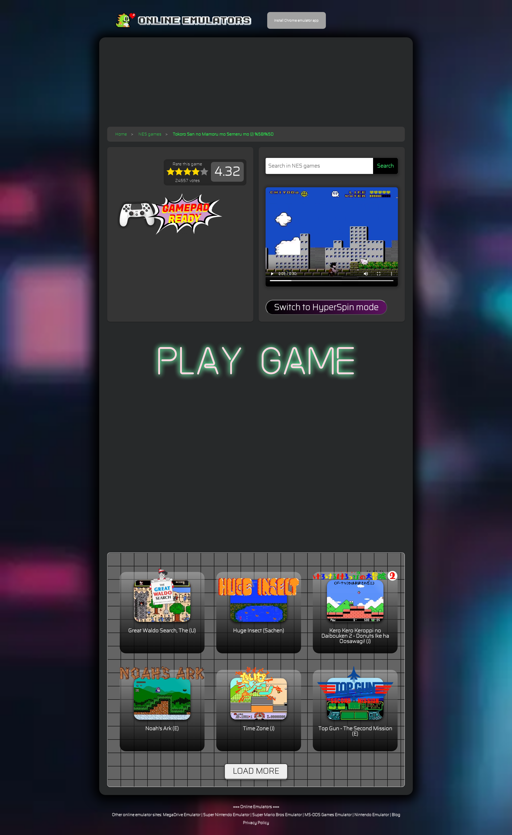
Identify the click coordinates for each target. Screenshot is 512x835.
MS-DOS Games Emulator (328, 815)
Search (385, 166)
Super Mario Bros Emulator (277, 815)
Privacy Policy (256, 823)
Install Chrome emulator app (296, 20)
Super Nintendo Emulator (226, 815)
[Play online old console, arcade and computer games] (175, 20)
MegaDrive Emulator (182, 815)
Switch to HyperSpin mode (326, 307)
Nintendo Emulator (371, 815)
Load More (256, 771)
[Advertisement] (256, 86)
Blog (396, 815)
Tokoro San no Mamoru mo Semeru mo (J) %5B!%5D (223, 134)
